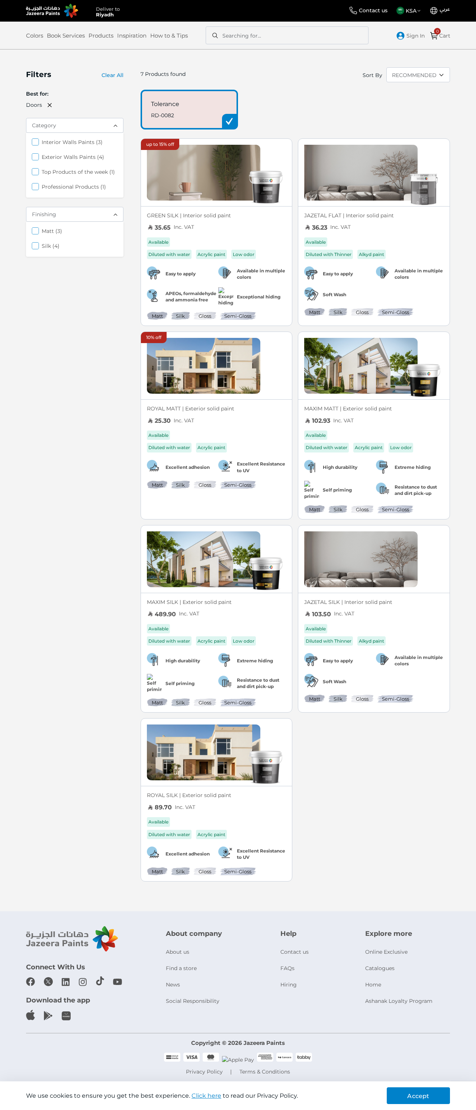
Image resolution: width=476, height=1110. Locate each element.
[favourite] (283, 149)
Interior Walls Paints (72, 141)
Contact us (373, 10)
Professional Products (74, 186)
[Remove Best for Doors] (50, 105)
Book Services (66, 35)
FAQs (287, 968)
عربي (445, 9)
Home (373, 984)
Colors (34, 35)
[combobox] (287, 35)
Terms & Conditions (264, 1071)
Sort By (372, 75)
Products (101, 35)
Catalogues (380, 968)
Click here (206, 1095)
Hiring (288, 984)
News (173, 984)
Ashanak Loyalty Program (398, 1001)
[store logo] (52, 11)
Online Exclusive (386, 952)
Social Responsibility (192, 1001)
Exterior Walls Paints (73, 156)
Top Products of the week (78, 171)
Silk (51, 245)
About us (177, 952)
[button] (409, 11)
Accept (418, 1096)
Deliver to (108, 11)
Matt (52, 230)
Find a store (181, 968)
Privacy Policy (204, 1071)
